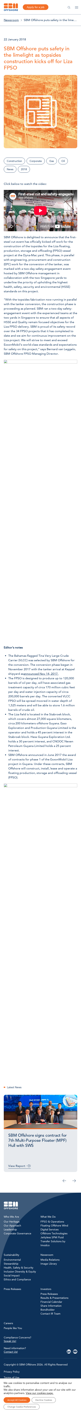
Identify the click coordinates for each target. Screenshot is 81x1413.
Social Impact (12, 1275)
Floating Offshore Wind (54, 1225)
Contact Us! (11, 1351)
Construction (14, 161)
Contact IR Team (50, 1313)
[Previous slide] (64, 1181)
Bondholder (47, 1309)
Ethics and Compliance (17, 1279)
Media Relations (50, 1259)
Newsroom (11, 20)
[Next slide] (74, 1181)
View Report (16, 1166)
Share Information (51, 1305)
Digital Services (49, 1229)
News (10, 169)
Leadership (10, 1229)
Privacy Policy (12, 1372)
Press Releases (49, 1294)
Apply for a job (35, 7)
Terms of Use (11, 1377)
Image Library (48, 1263)
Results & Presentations (54, 1298)
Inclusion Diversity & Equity (20, 1271)
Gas (51, 161)
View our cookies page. (39, 1393)
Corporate (36, 161)
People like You (13, 1328)
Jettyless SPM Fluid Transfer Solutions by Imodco (52, 1241)
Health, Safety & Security (18, 1267)
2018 (24, 169)
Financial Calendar (51, 1301)
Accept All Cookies (16, 1400)
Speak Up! (10, 1341)
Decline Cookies (43, 1400)
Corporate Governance (17, 1233)
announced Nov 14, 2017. (41, 674)
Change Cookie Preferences (21, 1406)
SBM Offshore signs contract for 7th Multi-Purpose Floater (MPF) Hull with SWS (37, 1140)
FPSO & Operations (52, 1221)
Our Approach (12, 1225)
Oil (63, 161)
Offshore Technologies (53, 1233)
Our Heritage (12, 1221)
